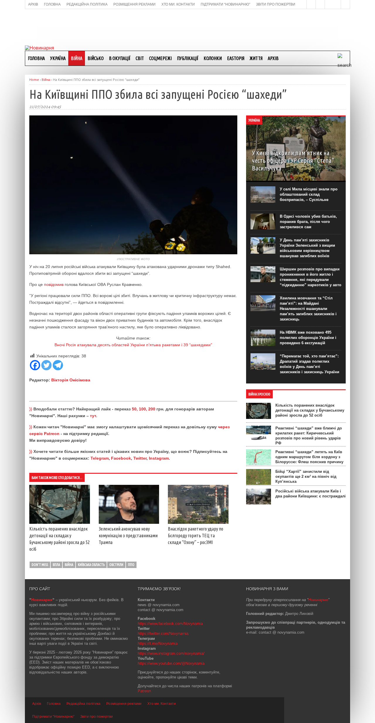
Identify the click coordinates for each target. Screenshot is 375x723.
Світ (140, 58)
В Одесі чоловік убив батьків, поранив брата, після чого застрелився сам (308, 221)
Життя (256, 58)
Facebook (121, 458)
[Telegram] (58, 365)
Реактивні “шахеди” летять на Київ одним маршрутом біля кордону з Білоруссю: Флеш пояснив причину (309, 457)
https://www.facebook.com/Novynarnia (170, 623)
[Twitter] (46, 365)
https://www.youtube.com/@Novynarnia (171, 663)
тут (93, 415)
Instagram (159, 458)
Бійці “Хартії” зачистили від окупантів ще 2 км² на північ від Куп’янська (305, 476)
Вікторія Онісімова (70, 380)
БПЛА (56, 565)
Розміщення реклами (124, 704)
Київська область (91, 565)
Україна (58, 58)
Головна (36, 58)
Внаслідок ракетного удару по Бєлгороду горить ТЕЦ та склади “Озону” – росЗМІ (195, 535)
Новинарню (318, 600)
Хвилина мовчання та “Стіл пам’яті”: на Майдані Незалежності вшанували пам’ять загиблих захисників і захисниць (308, 308)
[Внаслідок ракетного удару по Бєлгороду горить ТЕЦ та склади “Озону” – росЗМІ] (198, 522)
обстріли (116, 565)
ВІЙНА (76, 58)
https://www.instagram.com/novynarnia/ (171, 653)
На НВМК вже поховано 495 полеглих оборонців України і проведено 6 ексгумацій (308, 337)
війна (69, 565)
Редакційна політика (83, 704)
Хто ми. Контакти (161, 704)
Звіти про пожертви (96, 717)
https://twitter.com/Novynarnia (163, 633)
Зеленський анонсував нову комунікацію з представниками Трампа (128, 535)
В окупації (119, 58)
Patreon (144, 691)
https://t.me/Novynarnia (158, 643)
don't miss (40, 565)
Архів (273, 58)
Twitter (139, 458)
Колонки (213, 58)
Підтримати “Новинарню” (53, 717)
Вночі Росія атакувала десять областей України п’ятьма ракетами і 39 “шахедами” (133, 344)
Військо (96, 58)
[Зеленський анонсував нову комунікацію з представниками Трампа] (129, 522)
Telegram (100, 458)
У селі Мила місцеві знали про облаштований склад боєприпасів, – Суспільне (309, 194)
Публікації (187, 58)
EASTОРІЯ (235, 58)
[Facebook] (35, 365)
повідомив (54, 284)
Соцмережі (160, 58)
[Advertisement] (187, 26)
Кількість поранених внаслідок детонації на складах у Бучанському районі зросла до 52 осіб (309, 410)
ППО (131, 565)
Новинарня (41, 600)
